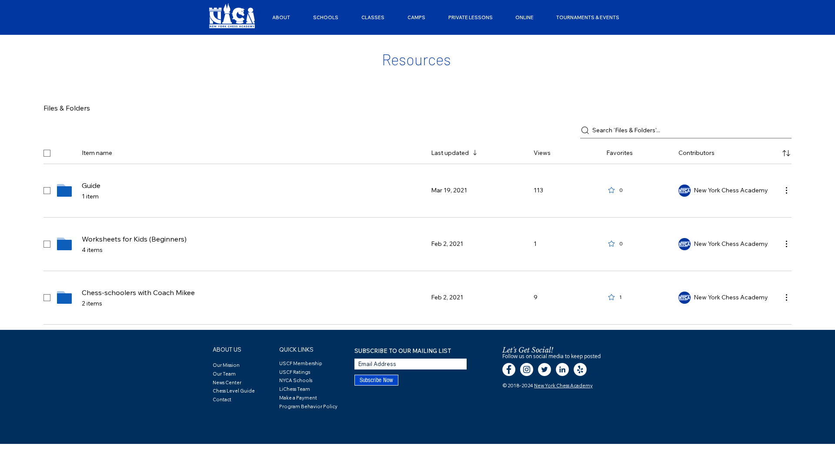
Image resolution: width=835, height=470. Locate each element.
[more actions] (786, 190)
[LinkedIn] (562, 369)
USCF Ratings (294, 372)
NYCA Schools (295, 380)
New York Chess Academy (563, 386)
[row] (417, 151)
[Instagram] (526, 369)
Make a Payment (298, 398)
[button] (281, 17)
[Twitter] (544, 369)
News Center (227, 382)
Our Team (224, 374)
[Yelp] (580, 369)
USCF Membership (300, 363)
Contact (222, 399)
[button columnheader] (786, 153)
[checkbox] (46, 153)
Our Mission (226, 365)
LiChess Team (294, 389)
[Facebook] (508, 369)
